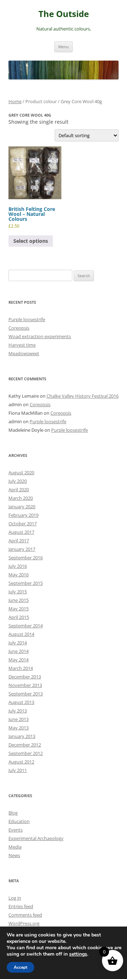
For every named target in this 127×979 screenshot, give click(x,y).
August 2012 (21, 762)
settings (78, 954)
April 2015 (18, 617)
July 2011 (17, 770)
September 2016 (25, 557)
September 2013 (25, 693)
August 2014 (21, 634)
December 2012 (24, 745)
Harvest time (22, 345)
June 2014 (18, 651)
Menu (63, 46)
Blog (13, 813)
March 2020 (20, 498)
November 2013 (25, 685)
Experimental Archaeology (36, 838)
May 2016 (18, 574)
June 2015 (18, 600)
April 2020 (18, 489)
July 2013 (17, 710)
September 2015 (25, 583)
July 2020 (17, 481)
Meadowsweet (23, 353)
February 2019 (23, 515)
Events (15, 830)
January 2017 (21, 549)
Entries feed (20, 906)
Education (19, 821)
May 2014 (18, 659)
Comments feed (25, 915)
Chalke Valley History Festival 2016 (83, 396)
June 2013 (18, 719)
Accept (20, 967)
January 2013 (21, 736)
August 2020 (21, 472)
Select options (30, 240)
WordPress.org (24, 923)
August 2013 (21, 702)
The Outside (63, 14)
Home (15, 101)
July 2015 (17, 591)
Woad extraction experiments (39, 336)
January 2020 (21, 506)
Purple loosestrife (26, 319)
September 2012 (25, 753)
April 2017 (18, 540)
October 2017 (22, 523)
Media (15, 847)
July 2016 (17, 566)
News (14, 855)
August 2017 (21, 532)
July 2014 (17, 642)
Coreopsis (18, 328)
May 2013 (18, 728)
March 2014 (20, 668)
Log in (14, 898)
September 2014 (25, 625)
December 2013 (24, 676)
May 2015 (18, 608)
